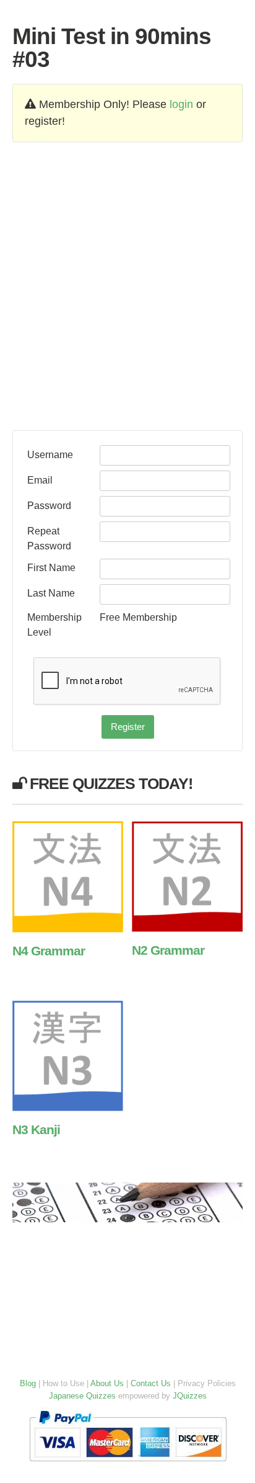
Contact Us (151, 1383)
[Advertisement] (127, 287)
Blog (28, 1383)
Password (49, 505)
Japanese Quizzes (82, 1395)
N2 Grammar (168, 950)
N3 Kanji (36, 1129)
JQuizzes (190, 1395)
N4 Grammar (48, 951)
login (181, 104)
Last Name (51, 592)
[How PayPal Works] (128, 1464)
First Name (51, 567)
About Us (107, 1383)
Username (50, 454)
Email (40, 479)
